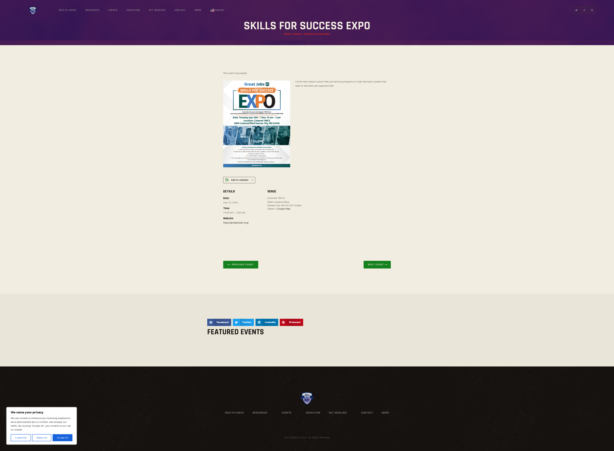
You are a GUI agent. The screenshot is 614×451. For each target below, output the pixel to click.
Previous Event (243, 264)
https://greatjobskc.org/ (235, 222)
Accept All (62, 437)
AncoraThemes (292, 437)
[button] (219, 322)
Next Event (376, 264)
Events (297, 34)
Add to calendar (239, 180)
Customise (21, 437)
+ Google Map (282, 208)
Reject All (42, 437)
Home (287, 34)
